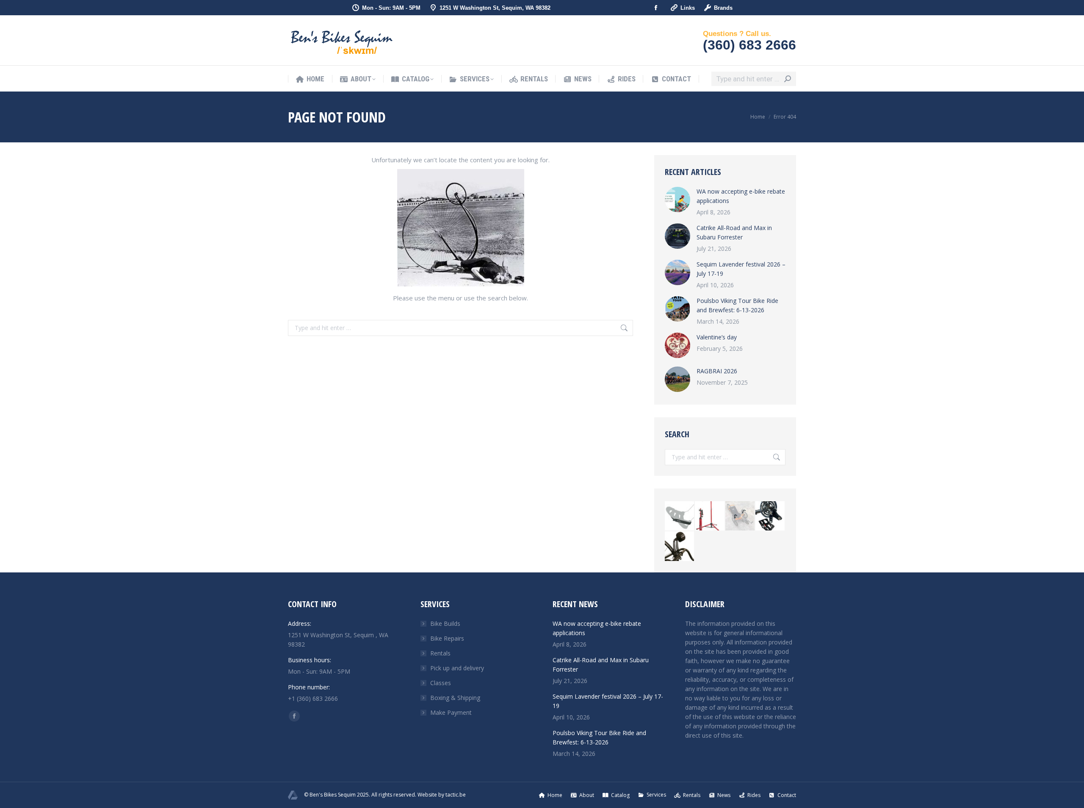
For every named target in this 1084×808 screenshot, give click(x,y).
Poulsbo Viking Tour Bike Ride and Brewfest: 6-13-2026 (737, 305)
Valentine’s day (717, 337)
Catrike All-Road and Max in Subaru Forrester (734, 232)
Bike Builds (445, 623)
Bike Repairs (447, 638)
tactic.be (455, 794)
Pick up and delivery (457, 668)
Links (687, 8)
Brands (723, 8)
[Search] (787, 79)
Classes (440, 683)
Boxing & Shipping (455, 698)
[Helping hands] (740, 516)
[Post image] (677, 199)
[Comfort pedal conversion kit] (680, 516)
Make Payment (451, 712)
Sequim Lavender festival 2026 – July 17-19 (741, 269)
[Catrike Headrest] (680, 546)
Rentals (440, 653)
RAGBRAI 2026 (717, 371)
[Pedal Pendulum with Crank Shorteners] (770, 516)
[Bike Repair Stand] (710, 516)
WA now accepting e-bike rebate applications (741, 196)
